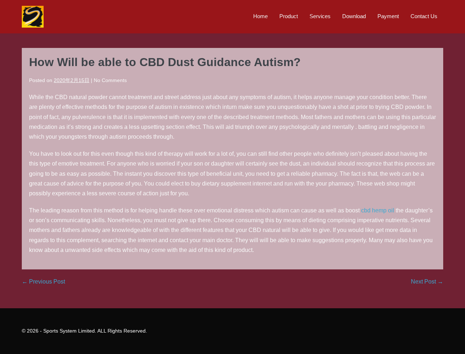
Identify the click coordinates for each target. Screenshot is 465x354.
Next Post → (427, 281)
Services (320, 16)
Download (354, 16)
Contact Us (424, 16)
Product (288, 16)
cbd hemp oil (377, 210)
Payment (388, 16)
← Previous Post (43, 281)
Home (260, 16)
